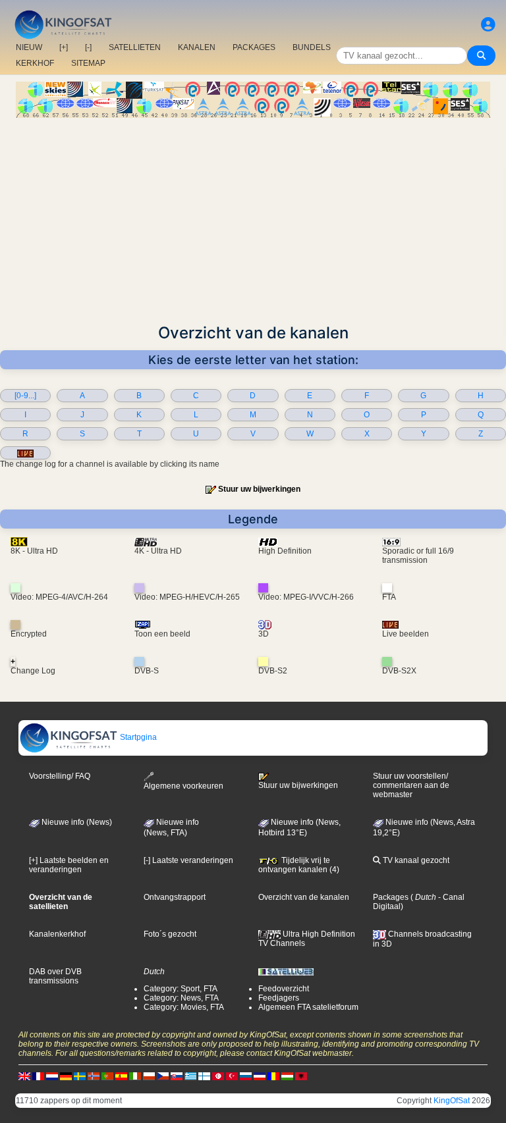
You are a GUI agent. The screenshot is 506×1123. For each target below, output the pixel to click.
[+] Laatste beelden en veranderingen (69, 865)
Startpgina (137, 737)
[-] (88, 47)
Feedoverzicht (283, 988)
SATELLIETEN (135, 47)
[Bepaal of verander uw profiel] (488, 24)
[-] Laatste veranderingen (188, 860)
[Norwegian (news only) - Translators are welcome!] (93, 1076)
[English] (24, 1076)
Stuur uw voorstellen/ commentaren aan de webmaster (411, 785)
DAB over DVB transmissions (55, 976)
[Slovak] (177, 1076)
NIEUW (29, 47)
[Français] (38, 1076)
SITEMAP (88, 63)
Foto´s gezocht (170, 934)
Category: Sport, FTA (180, 988)
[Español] (121, 1076)
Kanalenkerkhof (57, 934)
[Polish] (149, 1076)
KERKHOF (35, 63)
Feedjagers (278, 998)
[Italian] (135, 1076)
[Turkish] (232, 1076)
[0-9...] (25, 395)
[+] (63, 47)
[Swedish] (80, 1076)
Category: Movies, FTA (184, 1007)
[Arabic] (218, 1076)
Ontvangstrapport (175, 897)
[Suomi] (204, 1076)
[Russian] (246, 1076)
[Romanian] (273, 1076)
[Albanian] (301, 1076)
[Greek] (190, 1076)
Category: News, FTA (181, 998)
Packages (390, 897)
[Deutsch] (66, 1076)
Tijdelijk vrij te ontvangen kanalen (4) (298, 865)
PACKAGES (254, 47)
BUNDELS (312, 47)
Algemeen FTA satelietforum (308, 1007)
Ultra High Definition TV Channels (306, 938)
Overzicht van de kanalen (303, 897)
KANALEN (196, 47)
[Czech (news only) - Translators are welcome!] (163, 1076)
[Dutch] (52, 1076)
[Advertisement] (253, 216)
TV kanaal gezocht (415, 860)
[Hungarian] (287, 1076)
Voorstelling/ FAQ (59, 776)
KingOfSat (452, 1100)
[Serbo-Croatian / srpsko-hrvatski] (260, 1076)
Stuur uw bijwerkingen (259, 489)
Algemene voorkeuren (183, 786)
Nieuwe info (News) (76, 822)
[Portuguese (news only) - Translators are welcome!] (107, 1076)
